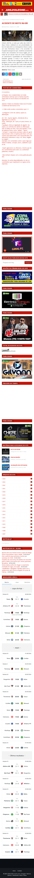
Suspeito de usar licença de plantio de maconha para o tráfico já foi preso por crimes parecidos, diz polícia (16, 561)
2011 (17, 521)
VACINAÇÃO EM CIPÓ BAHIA (19, 465)
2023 (17, 482)
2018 (17, 498)
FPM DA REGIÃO (15, 457)
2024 (17, 479)
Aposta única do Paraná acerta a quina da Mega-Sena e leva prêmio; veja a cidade (17, 553)
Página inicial (5, 19)
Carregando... (6, 543)
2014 (17, 511)
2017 (17, 501)
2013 (17, 514)
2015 (17, 508)
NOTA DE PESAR (15, 449)
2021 (17, 488)
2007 (17, 534)
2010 (17, 524)
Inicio (14, 871)
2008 (17, 531)
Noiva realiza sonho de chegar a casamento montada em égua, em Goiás (15, 566)
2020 (17, 492)
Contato (19, 871)
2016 (17, 505)
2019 (17, 495)
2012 (17, 518)
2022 (17, 485)
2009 (17, 527)
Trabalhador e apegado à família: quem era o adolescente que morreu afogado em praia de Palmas (16, 570)
